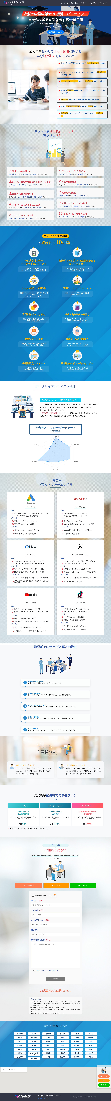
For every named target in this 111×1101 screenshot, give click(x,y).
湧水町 (63, 1041)
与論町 (91, 1057)
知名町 (91, 1053)
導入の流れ (93, 3)
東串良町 (62, 1049)
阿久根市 (20, 1045)
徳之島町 (91, 1037)
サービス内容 (65, 3)
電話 (104, 1080)
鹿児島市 (20, 1034)
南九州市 (48, 1041)
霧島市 (34, 1049)
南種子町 (76, 1041)
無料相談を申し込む (55, 32)
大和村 (77, 1049)
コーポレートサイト (43, 1098)
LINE (104, 1085)
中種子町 (76, 1037)
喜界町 (91, 1034)
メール (104, 1076)
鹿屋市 (20, 1037)
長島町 (63, 1037)
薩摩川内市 (34, 1037)
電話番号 (34, 930)
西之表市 (20, 1057)
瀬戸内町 (76, 1057)
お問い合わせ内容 (41, 940)
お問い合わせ (102, 3)
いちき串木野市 (34, 1053)
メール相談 (29, 885)
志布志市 (48, 1034)
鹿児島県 (35, 51)
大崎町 (63, 1045)
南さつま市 (34, 1058)
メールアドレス (40, 920)
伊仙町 (91, 1045)
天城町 (91, 1041)
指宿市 (20, 1053)
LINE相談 (83, 885)
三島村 (48, 1053)
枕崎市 (20, 1041)
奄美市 (48, 1037)
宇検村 (77, 1053)
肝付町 (77, 1034)
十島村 (48, 1057)
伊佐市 (48, 1045)
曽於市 (34, 1045)
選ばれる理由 (75, 3)
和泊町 (91, 1049)
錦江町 (63, 1053)
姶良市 (48, 1049)
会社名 (37, 900)
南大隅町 (62, 1057)
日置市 (34, 1041)
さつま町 (62, 1034)
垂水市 (34, 1034)
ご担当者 (38, 910)
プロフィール (84, 3)
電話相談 (57, 885)
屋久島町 (76, 1045)
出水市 (20, 1049)
